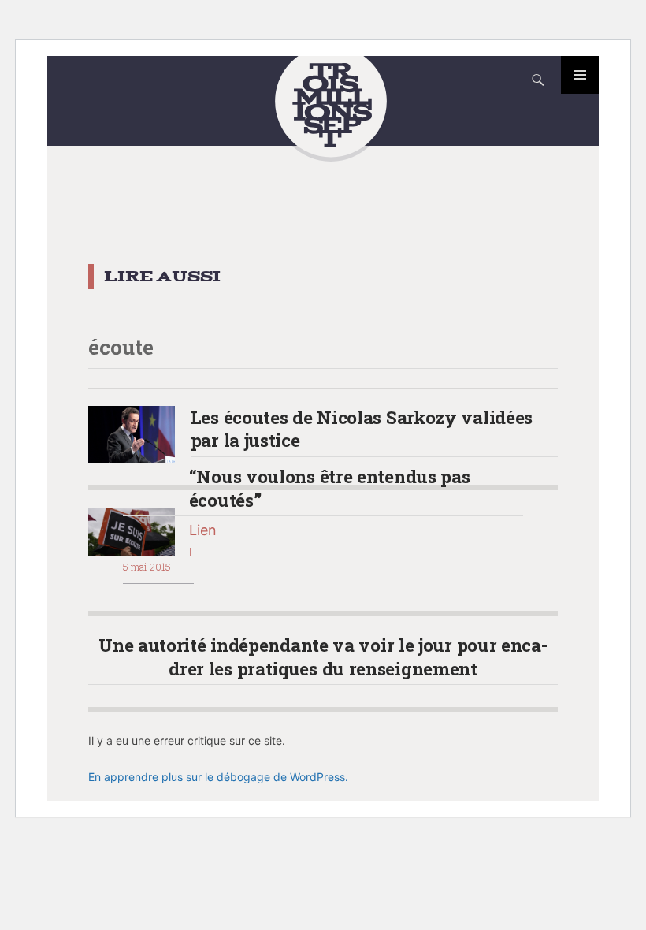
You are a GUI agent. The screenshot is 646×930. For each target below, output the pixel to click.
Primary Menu (580, 75)
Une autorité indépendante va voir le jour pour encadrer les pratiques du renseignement (323, 656)
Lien (203, 530)
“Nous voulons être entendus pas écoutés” (329, 487)
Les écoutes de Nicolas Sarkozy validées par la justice (362, 428)
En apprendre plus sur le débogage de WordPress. (218, 776)
